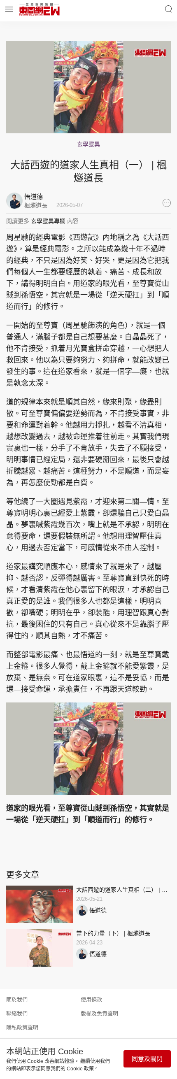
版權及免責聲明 (99, 1013)
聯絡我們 (17, 1013)
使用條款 (91, 999)
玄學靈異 (88, 144)
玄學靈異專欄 (48, 221)
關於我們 (17, 999)
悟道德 (98, 910)
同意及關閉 (147, 1058)
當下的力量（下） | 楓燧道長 (113, 933)
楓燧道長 (35, 205)
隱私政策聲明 (22, 1027)
